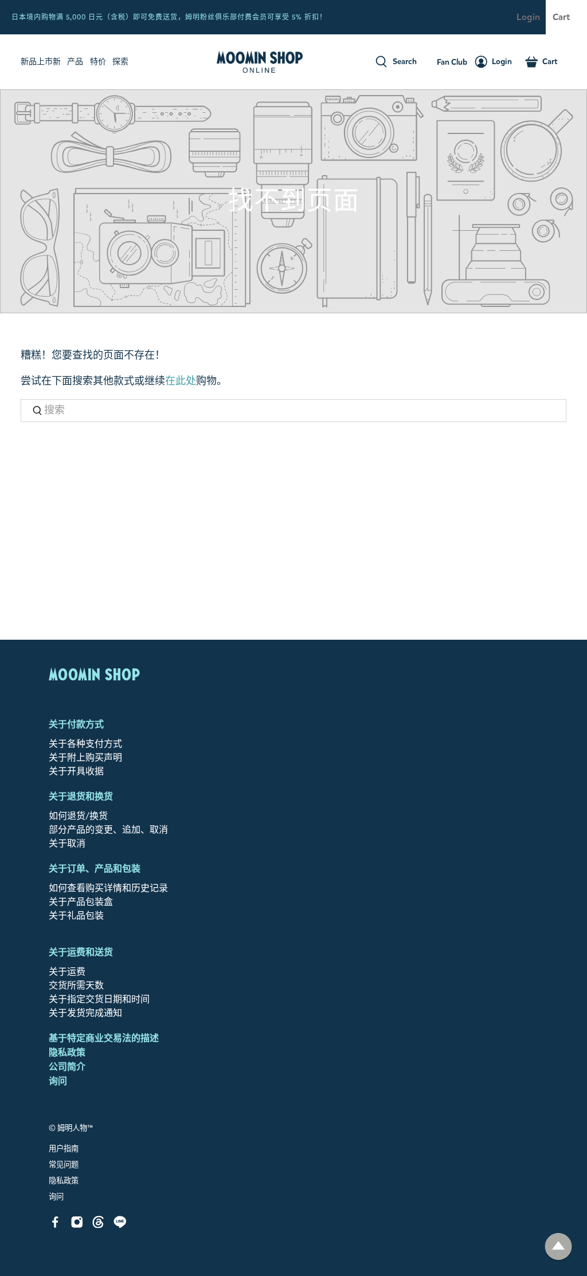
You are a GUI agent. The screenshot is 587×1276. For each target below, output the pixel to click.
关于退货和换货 (81, 796)
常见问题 (64, 1165)
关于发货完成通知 (85, 1013)
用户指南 (64, 1149)
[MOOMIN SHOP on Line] (120, 1225)
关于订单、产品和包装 (94, 869)
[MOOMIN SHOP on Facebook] (55, 1225)
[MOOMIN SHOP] (260, 62)
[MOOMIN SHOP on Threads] (98, 1225)
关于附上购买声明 (85, 757)
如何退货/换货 (78, 816)
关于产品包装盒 (81, 902)
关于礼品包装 (76, 915)
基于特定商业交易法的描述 (104, 1038)
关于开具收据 (76, 771)
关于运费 (67, 972)
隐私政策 (67, 1052)
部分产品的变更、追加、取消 (108, 830)
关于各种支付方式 (85, 744)
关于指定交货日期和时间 (99, 999)
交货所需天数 (76, 985)
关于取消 (67, 843)
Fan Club (496, 17)
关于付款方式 (76, 724)
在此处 (180, 381)
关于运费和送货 (81, 952)
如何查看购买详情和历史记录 (108, 888)
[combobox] (294, 411)
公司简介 (67, 1067)
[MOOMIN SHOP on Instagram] (77, 1225)
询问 (58, 1081)
